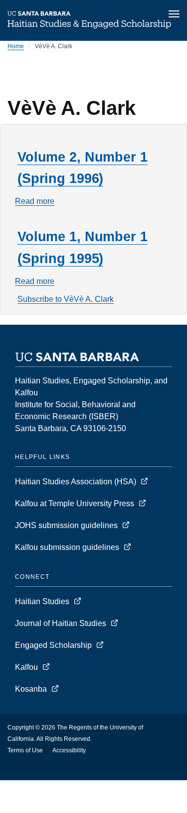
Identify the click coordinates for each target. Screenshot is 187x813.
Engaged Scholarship (54, 645)
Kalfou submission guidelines (68, 547)
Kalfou (27, 667)
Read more (34, 201)
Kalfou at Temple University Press (75, 503)
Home (15, 46)
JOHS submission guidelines (67, 525)
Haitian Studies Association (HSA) (76, 481)
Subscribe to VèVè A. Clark (65, 299)
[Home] (89, 27)
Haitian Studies (43, 601)
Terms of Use (25, 750)
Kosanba (31, 689)
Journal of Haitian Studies (61, 623)
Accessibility (69, 750)
